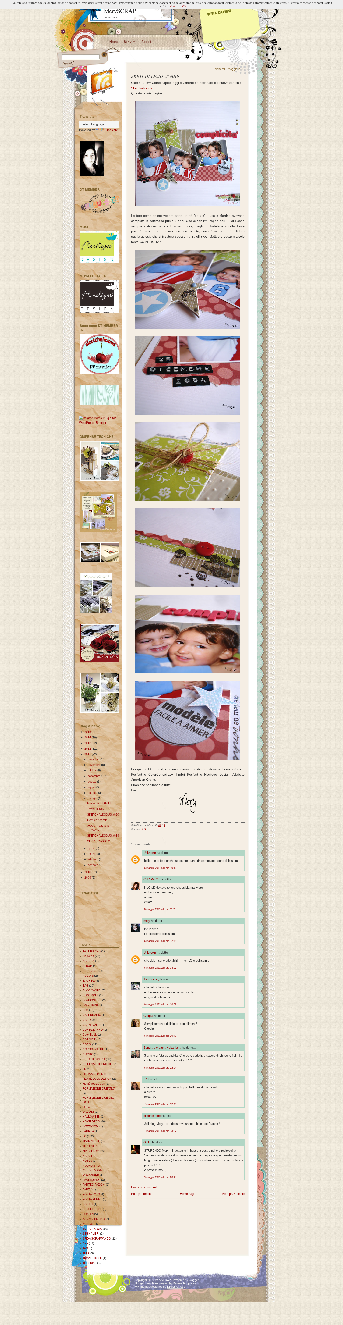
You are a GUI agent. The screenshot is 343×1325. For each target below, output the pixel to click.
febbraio (93, 859)
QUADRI (88, 1214)
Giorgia (148, 1016)
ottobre (92, 770)
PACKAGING (91, 1179)
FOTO (86, 1106)
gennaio (93, 865)
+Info (173, 6)
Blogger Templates (146, 1283)
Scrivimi (130, 41)
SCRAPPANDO (92, 1228)
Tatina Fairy (151, 979)
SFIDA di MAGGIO (98, 841)
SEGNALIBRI (91, 1233)
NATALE (88, 1156)
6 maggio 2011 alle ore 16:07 (160, 1004)
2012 (88, 748)
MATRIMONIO (91, 1141)
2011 (88, 754)
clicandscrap (152, 1116)
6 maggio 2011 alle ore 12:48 (160, 941)
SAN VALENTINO (94, 1219)
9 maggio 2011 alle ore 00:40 (160, 1177)
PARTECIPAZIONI (94, 1184)
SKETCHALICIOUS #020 (103, 814)
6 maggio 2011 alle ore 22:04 (160, 1067)
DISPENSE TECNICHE (97, 1064)
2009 (88, 877)
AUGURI (88, 975)
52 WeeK (88, 956)
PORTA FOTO (91, 1194)
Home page (187, 1194)
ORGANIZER (91, 1174)
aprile (92, 848)
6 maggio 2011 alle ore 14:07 (160, 967)
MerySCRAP (120, 11)
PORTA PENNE (92, 1199)
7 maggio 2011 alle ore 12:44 (160, 1104)
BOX (85, 1010)
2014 (88, 737)
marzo (92, 853)
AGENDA (88, 961)
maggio (93, 798)
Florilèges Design (94, 1083)
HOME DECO (91, 1121)
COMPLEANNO (93, 1029)
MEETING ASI (91, 1146)
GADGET (88, 1111)
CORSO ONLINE (93, 1049)
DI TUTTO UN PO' (94, 1059)
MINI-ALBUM (91, 1151)
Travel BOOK (95, 809)
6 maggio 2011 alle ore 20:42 (160, 1035)
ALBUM (87, 966)
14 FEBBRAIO (92, 951)
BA (145, 1079)
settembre (94, 776)
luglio (91, 787)
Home (114, 41)
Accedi (146, 41)
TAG (85, 1248)
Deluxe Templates (184, 1283)
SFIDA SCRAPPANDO (97, 1238)
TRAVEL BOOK (92, 1258)
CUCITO (88, 1054)
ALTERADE (90, 970)
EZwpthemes (175, 1286)
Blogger (194, 1280)
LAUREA (88, 1131)
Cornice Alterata (97, 820)
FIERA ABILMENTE (95, 1074)
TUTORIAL (89, 1263)
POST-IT (88, 1204)
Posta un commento (144, 1187)
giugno (92, 792)
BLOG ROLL (90, 995)
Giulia (147, 1142)
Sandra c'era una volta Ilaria (163, 1047)
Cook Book (90, 1034)
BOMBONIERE (92, 1000)
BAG (85, 985)
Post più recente (142, 1194)
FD (84, 1069)
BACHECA (89, 980)
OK (184, 6)
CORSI (87, 1044)
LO (144, 829)
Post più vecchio (233, 1194)
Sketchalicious (141, 88)
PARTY (87, 1189)
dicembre (94, 759)
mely (147, 921)
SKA (85, 1243)
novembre (94, 764)
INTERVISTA (91, 1126)
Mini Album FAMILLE (100, 803)
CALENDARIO (92, 1015)
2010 (88, 872)
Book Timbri (90, 1005)
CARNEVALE (91, 1024)
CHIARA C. (151, 879)
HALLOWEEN (91, 1116)
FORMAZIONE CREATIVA (99, 1088)
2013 (88, 743)
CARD (87, 1020)
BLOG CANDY (92, 990)
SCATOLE (89, 1223)
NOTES (87, 1160)
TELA (86, 1253)
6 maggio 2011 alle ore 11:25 (160, 909)
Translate (111, 130)
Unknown (150, 853)
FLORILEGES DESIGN (97, 1078)
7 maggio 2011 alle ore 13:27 (160, 1130)
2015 (88, 732)
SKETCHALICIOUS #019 (155, 76)
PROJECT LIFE (92, 1209)
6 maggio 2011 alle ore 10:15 (160, 867)
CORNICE (89, 1039)
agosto (92, 781)
